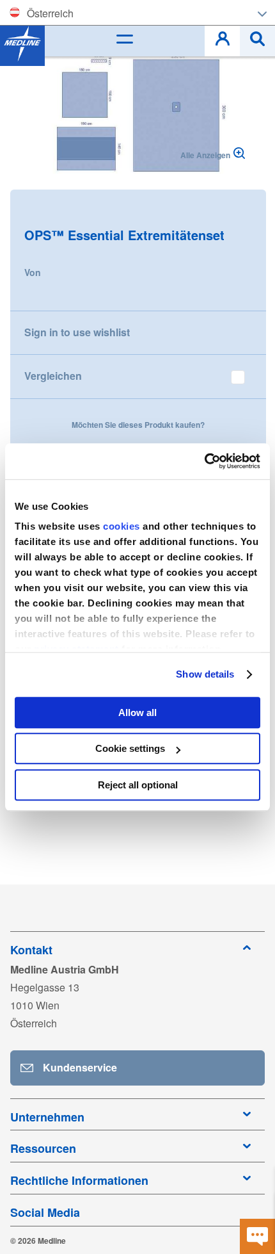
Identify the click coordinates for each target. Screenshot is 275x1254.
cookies (123, 526)
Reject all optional (138, 784)
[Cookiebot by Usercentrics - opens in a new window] (204, 461)
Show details (205, 674)
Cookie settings (130, 748)
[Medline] (22, 43)
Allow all (137, 712)
